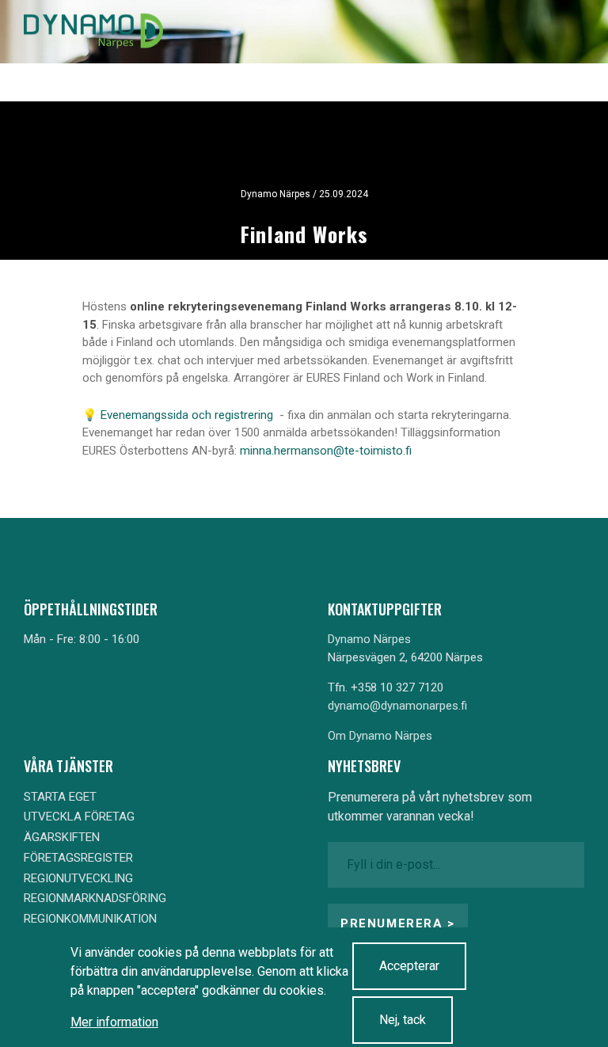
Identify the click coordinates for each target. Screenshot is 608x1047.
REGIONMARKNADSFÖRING (95, 898)
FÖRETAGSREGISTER (78, 858)
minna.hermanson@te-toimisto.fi (326, 451)
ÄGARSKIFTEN (62, 837)
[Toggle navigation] (559, 31)
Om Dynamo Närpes (380, 736)
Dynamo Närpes (369, 639)
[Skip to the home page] (93, 31)
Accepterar (409, 965)
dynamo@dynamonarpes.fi (397, 706)
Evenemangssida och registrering (188, 415)
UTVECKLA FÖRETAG (79, 816)
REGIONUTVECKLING (78, 878)
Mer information (114, 1022)
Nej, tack (402, 1019)
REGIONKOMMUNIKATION (90, 919)
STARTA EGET (60, 797)
